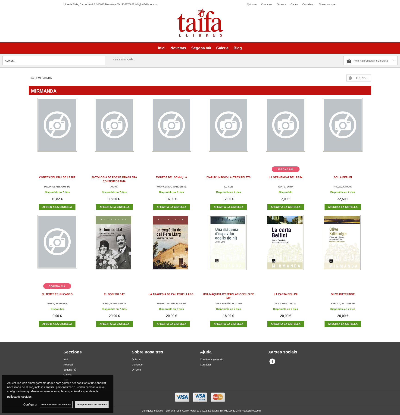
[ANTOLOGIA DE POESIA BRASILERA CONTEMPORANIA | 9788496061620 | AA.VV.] (114, 130)
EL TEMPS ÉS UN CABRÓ (57, 294)
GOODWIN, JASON (285, 303)
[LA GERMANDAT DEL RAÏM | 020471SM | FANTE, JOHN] (285, 130)
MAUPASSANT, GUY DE (57, 186)
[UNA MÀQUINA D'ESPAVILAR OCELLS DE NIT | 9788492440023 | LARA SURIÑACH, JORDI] (228, 247)
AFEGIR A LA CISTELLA (57, 207)
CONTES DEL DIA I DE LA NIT (57, 177)
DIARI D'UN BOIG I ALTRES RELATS (228, 177)
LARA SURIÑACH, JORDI (228, 303)
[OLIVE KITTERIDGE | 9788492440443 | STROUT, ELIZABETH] (342, 247)
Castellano (308, 4)
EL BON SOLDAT (114, 294)
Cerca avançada (123, 59)
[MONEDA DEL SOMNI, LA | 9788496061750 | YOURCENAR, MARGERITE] (171, 130)
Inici (161, 48)
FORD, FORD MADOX (114, 303)
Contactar (266, 4)
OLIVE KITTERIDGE (343, 294)
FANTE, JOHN (285, 186)
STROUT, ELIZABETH (343, 303)
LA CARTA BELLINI (285, 294)
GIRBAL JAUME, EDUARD (171, 303)
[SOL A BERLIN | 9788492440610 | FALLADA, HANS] (342, 130)
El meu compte (327, 4)
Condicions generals (211, 359)
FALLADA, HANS (343, 186)
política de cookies (19, 396)
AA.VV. (114, 186)
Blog (238, 48)
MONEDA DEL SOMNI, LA (171, 177)
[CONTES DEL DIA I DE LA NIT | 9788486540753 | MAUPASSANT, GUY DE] (57, 130)
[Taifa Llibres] (200, 22)
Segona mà (201, 48)
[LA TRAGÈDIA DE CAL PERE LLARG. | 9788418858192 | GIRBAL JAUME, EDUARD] (171, 247)
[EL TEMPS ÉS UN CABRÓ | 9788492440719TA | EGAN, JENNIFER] (57, 247)
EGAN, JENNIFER (57, 303)
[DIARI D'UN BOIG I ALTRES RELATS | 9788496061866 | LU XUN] (228, 130)
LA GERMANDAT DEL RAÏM (285, 177)
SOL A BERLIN (343, 177)
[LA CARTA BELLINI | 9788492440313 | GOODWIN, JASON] (285, 247)
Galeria (222, 48)
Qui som (251, 4)
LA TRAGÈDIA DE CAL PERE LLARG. (171, 294)
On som (281, 4)
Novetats (178, 48)
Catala (294, 4)
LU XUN (228, 186)
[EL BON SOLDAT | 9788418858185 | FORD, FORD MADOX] (114, 247)
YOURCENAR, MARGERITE (171, 186)
